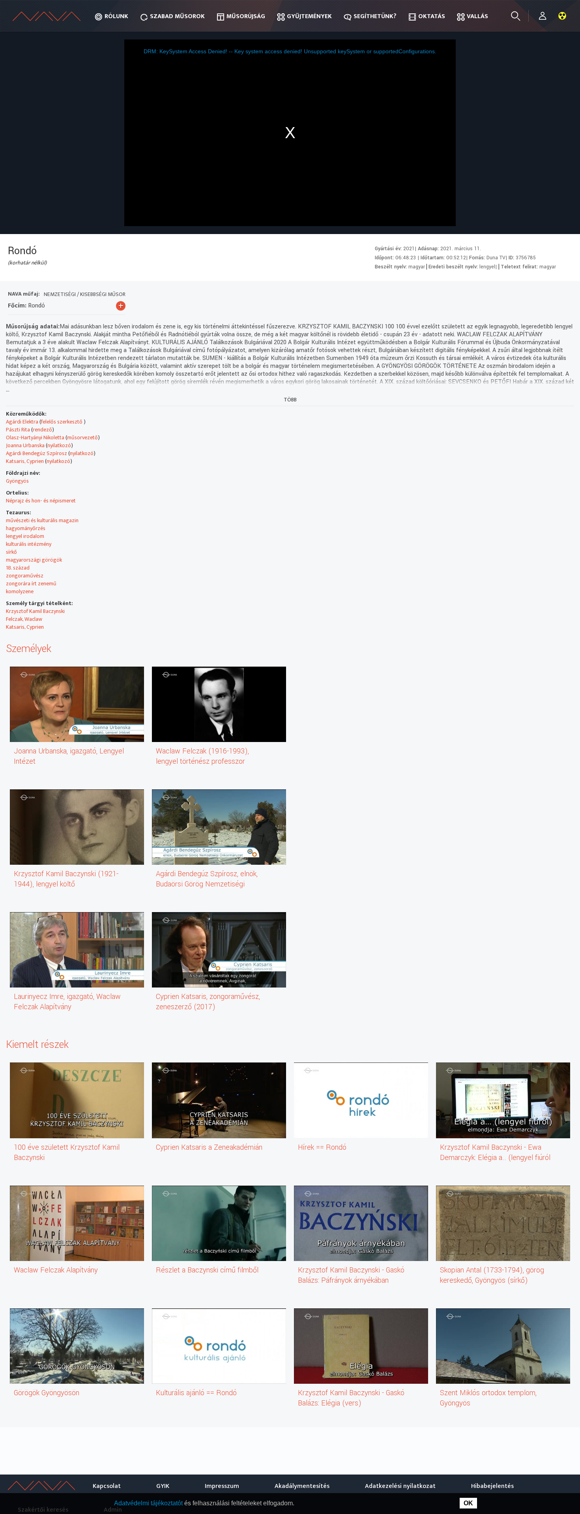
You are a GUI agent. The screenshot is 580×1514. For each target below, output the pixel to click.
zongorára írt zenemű (31, 583)
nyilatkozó (59, 445)
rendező (42, 429)
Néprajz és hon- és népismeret (41, 500)
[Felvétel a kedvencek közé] (493, 295)
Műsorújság (245, 16)
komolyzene (20, 591)
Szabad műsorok (177, 16)
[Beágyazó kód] (535, 295)
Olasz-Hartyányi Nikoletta (35, 437)
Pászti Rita (18, 429)
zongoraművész (24, 575)
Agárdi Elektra (22, 421)
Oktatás (431, 16)
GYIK (162, 1486)
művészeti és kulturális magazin (42, 520)
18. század (18, 567)
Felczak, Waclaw (24, 619)
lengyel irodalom (25, 536)
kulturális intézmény (28, 544)
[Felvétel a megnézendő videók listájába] (507, 295)
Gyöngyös (17, 480)
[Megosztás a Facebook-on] (550, 295)
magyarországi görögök (34, 559)
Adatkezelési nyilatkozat (400, 1486)
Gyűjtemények (309, 16)
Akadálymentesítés (302, 1486)
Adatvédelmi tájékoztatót (149, 1503)
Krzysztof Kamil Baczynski (35, 611)
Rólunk (116, 16)
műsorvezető (82, 437)
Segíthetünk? (375, 16)
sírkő (11, 552)
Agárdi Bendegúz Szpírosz (36, 453)
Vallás (477, 16)
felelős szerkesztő (62, 421)
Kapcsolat (107, 1486)
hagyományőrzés (25, 528)
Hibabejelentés (492, 1486)
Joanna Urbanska (25, 445)
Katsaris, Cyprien (25, 461)
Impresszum (222, 1486)
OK (468, 1503)
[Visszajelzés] (564, 295)
